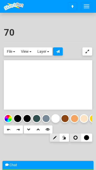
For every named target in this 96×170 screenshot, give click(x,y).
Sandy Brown (74, 118)
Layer (42, 51)
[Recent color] (17, 118)
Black (27, 118)
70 (9, 32)
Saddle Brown (65, 118)
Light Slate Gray (46, 118)
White (55, 118)
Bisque (84, 118)
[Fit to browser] (87, 51)
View (25, 51)
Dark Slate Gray (36, 118)
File (10, 51)
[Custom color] (8, 118)
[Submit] (58, 51)
